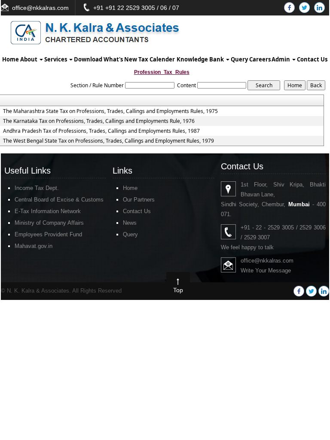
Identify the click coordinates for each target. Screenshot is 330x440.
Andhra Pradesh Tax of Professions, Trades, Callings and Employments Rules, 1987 (101, 131)
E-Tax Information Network (48, 211)
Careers (260, 59)
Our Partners (139, 199)
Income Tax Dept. (37, 188)
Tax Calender (156, 59)
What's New (120, 59)
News (130, 223)
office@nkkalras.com (40, 7)
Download (88, 59)
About (29, 59)
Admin (281, 59)
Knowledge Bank (201, 59)
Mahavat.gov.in (33, 246)
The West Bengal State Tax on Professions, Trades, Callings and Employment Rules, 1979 (108, 141)
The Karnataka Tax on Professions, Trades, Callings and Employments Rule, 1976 (99, 121)
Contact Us (312, 59)
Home (10, 59)
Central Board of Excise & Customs (59, 199)
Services (56, 59)
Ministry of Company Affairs (49, 223)
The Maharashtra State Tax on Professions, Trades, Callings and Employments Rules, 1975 (110, 111)
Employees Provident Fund (48, 234)
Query (239, 59)
